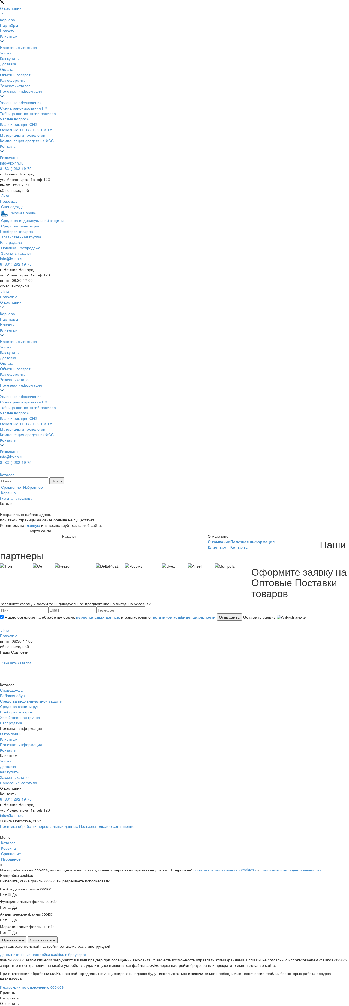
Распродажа (11, 722)
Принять (7, 992)
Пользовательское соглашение (106, 826)
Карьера (7, 19)
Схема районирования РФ (23, 108)
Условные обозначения (21, 102)
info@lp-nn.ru (11, 163)
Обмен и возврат (15, 74)
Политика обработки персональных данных (39, 826)
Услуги (6, 53)
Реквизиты (9, 157)
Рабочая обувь (13, 695)
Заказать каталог (15, 85)
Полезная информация (21, 91)
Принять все (13, 940)
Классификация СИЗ (18, 124)
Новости (7, 30)
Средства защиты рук (19, 706)
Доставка (8, 63)
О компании (11, 8)
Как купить (9, 58)
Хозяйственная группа (20, 717)
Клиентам (8, 36)
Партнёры (9, 25)
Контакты (8, 146)
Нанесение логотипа (18, 47)
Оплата (6, 69)
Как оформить (12, 80)
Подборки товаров (16, 712)
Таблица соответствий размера (28, 113)
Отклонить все (42, 940)
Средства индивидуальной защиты (31, 701)
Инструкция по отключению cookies (32, 987)
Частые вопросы (14, 118)
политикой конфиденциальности (184, 617)
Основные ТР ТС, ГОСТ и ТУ (26, 129)
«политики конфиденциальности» (291, 870)
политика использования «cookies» (224, 870)
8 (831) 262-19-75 (16, 168)
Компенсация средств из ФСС (27, 140)
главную (32, 525)
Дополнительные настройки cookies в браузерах (43, 954)
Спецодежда (11, 690)
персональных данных (98, 617)
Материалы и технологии (22, 135)
